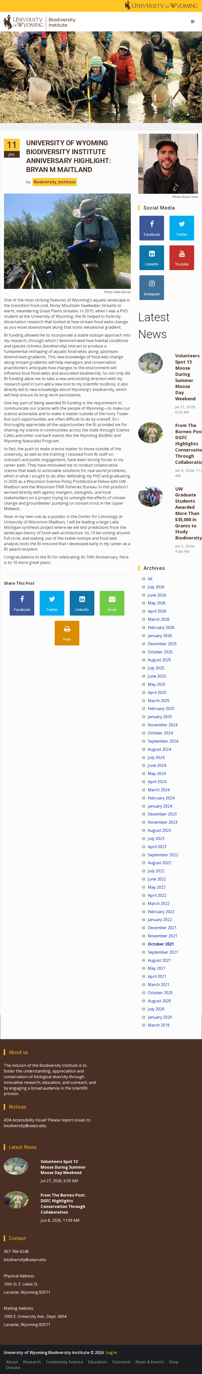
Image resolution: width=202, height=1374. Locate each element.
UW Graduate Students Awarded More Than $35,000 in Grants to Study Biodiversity (188, 513)
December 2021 (162, 927)
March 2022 (158, 903)
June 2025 (157, 676)
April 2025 (157, 692)
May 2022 (157, 887)
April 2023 (157, 846)
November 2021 (162, 936)
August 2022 (159, 862)
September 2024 (163, 741)
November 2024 (162, 725)
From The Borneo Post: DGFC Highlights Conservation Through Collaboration (63, 1203)
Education (97, 1362)
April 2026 (157, 611)
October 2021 (161, 944)
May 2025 (157, 684)
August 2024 (159, 749)
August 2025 (159, 660)
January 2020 (160, 1017)
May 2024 (157, 773)
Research (32, 1362)
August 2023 (159, 830)
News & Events (149, 1362)
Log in (111, 1352)
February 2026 (161, 627)
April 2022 (157, 895)
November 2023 (162, 822)
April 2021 (157, 976)
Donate (13, 1367)
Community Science (64, 1362)
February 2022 (161, 911)
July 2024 (156, 757)
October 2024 (160, 733)
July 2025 (156, 668)
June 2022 (157, 879)
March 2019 (158, 1025)
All (150, 578)
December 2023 (162, 814)
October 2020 (160, 992)
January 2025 (160, 716)
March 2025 (158, 700)
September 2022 (163, 855)
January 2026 (160, 635)
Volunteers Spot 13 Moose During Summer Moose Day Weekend (187, 377)
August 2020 (159, 1001)
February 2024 (161, 798)
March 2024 (158, 790)
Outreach (121, 1362)
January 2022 (160, 919)
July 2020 (156, 1009)
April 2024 (157, 781)
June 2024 (157, 765)
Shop (174, 1362)
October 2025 (160, 652)
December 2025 (162, 643)
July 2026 (156, 587)
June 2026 (157, 595)
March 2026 (158, 619)
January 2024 (160, 806)
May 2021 (157, 968)
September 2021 (163, 952)
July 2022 (156, 871)
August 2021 (159, 960)
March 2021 (158, 984)
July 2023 (156, 838)
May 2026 (157, 603)
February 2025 (161, 708)
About (12, 1362)
